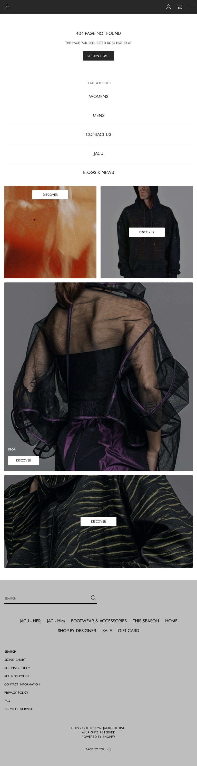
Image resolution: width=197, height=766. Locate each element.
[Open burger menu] (191, 7)
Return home (98, 56)
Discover (50, 194)
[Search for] (94, 598)
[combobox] (46, 598)
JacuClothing (114, 728)
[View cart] (179, 7)
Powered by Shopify (98, 737)
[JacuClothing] (7, 6)
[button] (179, 7)
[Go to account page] (168, 7)
